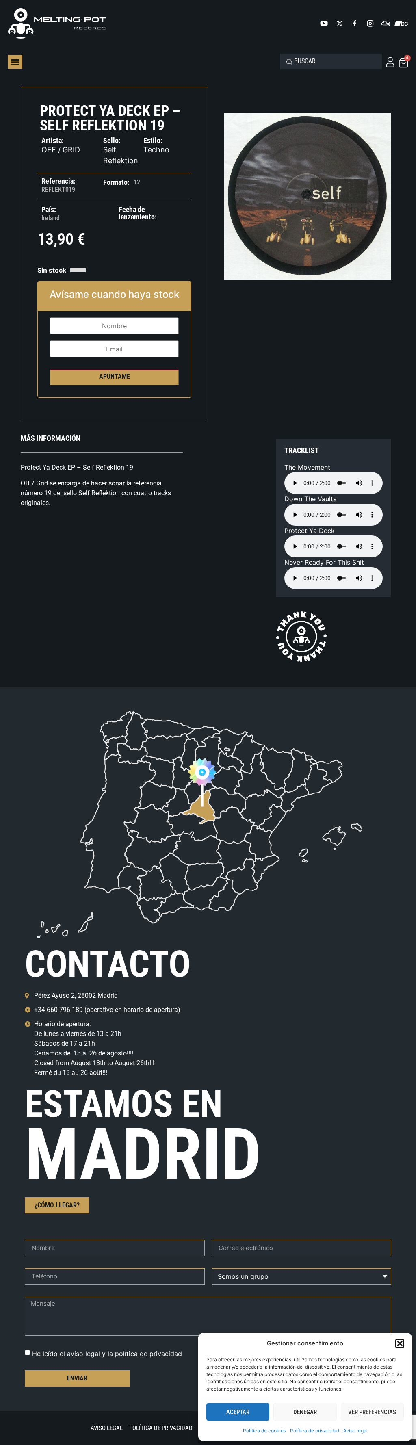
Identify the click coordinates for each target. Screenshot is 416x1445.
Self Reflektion (120, 155)
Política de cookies (264, 1431)
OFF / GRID (60, 149)
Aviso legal (355, 1431)
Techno (156, 149)
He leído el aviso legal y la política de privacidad (107, 1353)
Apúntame (114, 376)
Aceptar (237, 1412)
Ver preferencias (372, 1412)
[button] (400, 1343)
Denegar (305, 1412)
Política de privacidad (314, 1431)
